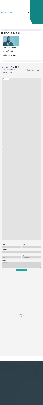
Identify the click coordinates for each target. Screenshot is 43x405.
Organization (25, 255)
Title (3, 255)
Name (3, 244)
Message (4, 260)
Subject (4, 249)
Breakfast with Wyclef (9, 47)
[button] (28, 12)
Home (2, 30)
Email (23, 244)
